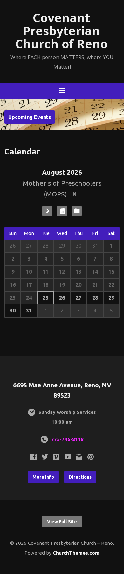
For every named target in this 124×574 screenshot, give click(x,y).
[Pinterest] (90, 457)
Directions (80, 477)
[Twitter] (45, 457)
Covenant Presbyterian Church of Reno (61, 31)
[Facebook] (33, 457)
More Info (43, 477)
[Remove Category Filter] (74, 194)
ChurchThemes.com (76, 553)
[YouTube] (68, 457)
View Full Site (62, 521)
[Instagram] (79, 457)
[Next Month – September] (47, 211)
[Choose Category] (77, 211)
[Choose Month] (62, 211)
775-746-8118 (67, 439)
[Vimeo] (56, 457)
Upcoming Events (29, 117)
